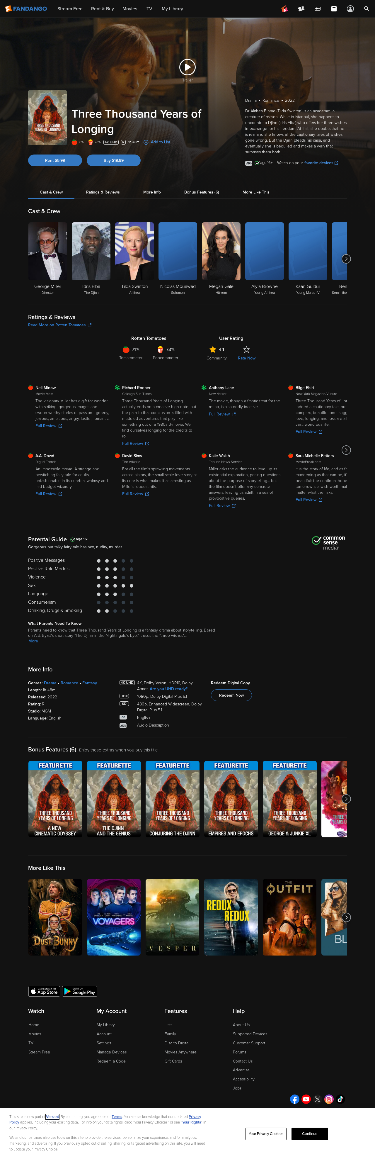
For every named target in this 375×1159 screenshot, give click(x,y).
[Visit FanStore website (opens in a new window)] (334, 9)
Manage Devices (112, 1052)
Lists (168, 1024)
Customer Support (249, 1043)
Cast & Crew (51, 192)
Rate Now (246, 358)
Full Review (45, 425)
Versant (52, 1116)
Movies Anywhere (181, 1052)
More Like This (256, 192)
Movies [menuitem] (129, 9)
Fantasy (89, 683)
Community (217, 358)
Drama (50, 683)
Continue (309, 1133)
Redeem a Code (111, 1061)
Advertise (241, 1070)
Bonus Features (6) (201, 192)
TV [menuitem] (149, 9)
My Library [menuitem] (172, 9)
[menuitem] (317, 9)
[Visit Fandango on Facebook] (295, 1099)
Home (33, 1024)
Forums (239, 1052)
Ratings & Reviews (103, 192)
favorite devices (318, 162)
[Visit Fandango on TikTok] (340, 1099)
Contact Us (243, 1061)
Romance (69, 683)
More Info (152, 192)
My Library (106, 1024)
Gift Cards (173, 1061)
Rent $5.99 (55, 160)
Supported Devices (250, 1033)
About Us (241, 1024)
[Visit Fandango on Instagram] (329, 1099)
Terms (117, 1116)
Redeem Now (231, 695)
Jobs (237, 1088)
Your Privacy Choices (266, 1133)
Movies (34, 1033)
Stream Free (39, 1052)
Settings (104, 1043)
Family (170, 1033)
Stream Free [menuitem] (70, 9)
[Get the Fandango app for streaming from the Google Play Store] (80, 991)
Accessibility (244, 1079)
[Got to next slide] (346, 259)
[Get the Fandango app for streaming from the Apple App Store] (44, 991)
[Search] (367, 9)
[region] (187, 1133)
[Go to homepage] (26, 9)
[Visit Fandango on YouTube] (306, 1099)
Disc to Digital (177, 1043)
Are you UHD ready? (169, 688)
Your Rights (191, 1122)
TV (30, 1043)
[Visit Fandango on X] (318, 1099)
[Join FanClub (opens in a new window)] (285, 9)
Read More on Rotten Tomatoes (57, 325)
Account (104, 1033)
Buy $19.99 (114, 160)
